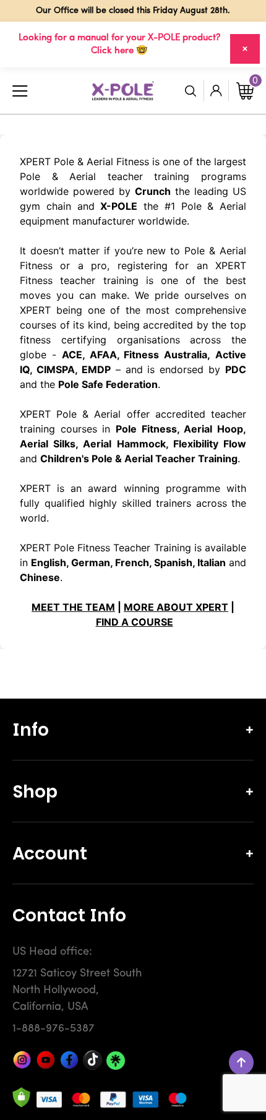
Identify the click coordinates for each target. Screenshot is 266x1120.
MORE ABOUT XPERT (176, 607)
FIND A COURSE (134, 622)
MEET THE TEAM (73, 607)
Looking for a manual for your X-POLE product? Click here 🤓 (119, 44)
